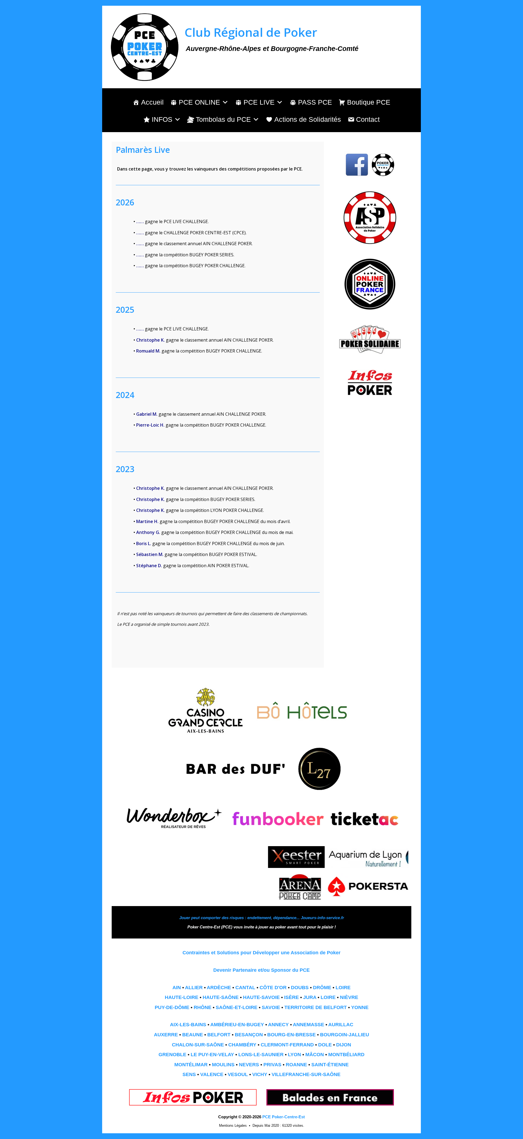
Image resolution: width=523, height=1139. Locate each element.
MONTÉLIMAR (191, 1064)
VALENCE (211, 1074)
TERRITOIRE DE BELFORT (315, 1007)
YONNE (360, 1007)
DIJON (343, 1044)
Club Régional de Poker (250, 32)
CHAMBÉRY (242, 1044)
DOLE (325, 1044)
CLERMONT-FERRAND (287, 1044)
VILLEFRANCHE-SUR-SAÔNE (306, 1074)
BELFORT (218, 1034)
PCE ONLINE (199, 102)
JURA (309, 997)
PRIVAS (272, 1064)
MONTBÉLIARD (346, 1054)
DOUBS (300, 987)
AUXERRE (166, 1034)
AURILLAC (340, 1024)
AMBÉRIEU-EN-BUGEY (237, 1024)
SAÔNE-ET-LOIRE (236, 1007)
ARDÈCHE (219, 987)
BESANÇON (249, 1034)
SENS (189, 1074)
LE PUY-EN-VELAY (212, 1054)
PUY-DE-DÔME (172, 1007)
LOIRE (343, 987)
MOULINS (223, 1064)
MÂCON (314, 1054)
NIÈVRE (349, 997)
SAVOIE (271, 1007)
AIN (176, 987)
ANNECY (278, 1024)
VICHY (259, 1074)
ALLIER (194, 987)
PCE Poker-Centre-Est (283, 1116)
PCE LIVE (259, 102)
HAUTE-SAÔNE (221, 997)
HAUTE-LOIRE (181, 997)
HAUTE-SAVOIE (261, 997)
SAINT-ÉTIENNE (330, 1064)
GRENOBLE (172, 1054)
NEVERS (249, 1064)
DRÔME (322, 987)
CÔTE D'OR (273, 987)
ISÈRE (291, 997)
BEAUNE (192, 1034)
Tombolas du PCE (223, 119)
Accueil (152, 102)
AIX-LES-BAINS (188, 1024)
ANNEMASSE (308, 1024)
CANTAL (245, 987)
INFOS (162, 119)
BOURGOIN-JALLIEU (344, 1034)
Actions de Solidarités (307, 119)
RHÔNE (202, 1007)
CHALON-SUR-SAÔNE (198, 1044)
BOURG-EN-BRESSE (291, 1034)
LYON (294, 1054)
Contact (368, 119)
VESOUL (238, 1074)
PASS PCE (315, 102)
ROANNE (296, 1064)
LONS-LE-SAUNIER (261, 1054)
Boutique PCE (368, 102)
